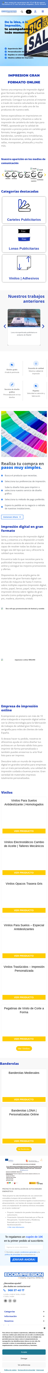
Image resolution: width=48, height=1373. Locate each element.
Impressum (40, 1370)
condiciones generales (28, 1252)
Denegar (24, 1358)
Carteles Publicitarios (24, 219)
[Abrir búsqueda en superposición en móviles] (22, 12)
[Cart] (29, 12)
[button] (44, 1328)
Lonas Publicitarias (24, 248)
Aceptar (24, 1352)
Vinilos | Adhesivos (24, 278)
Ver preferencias (24, 1365)
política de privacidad (12, 1254)
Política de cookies (10, 1370)
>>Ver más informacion (15, 1227)
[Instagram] (10, 1301)
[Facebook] (5, 1301)
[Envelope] (15, 1301)
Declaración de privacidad (26, 1370)
